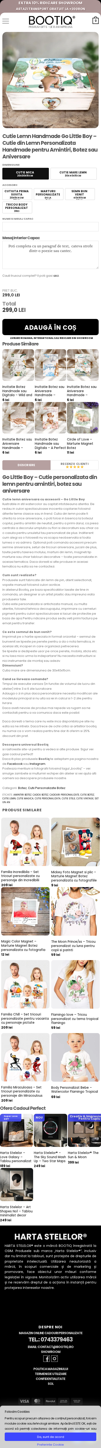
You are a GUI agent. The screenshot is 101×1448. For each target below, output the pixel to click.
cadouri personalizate (64, 795)
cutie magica (25, 798)
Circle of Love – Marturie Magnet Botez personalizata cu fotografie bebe (80, 447)
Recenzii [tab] (68, 464)
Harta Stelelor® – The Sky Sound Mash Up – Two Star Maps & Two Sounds (50, 1159)
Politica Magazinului (50, 1369)
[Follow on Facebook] (46, 1358)
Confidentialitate (50, 1379)
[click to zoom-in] (50, 80)
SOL (51, 1384)
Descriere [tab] (26, 465)
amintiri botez (22, 795)
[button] (5, 21)
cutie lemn (9, 798)
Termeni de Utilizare (50, 1374)
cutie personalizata (48, 798)
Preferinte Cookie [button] (50, 1444)
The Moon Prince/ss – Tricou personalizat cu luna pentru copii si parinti (73, 946)
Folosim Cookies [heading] (17, 1412)
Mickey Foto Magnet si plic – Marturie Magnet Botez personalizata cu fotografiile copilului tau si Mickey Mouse (74, 878)
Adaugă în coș (50, 327)
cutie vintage (84, 798)
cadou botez (40, 795)
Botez (22, 788)
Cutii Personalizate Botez (46, 788)
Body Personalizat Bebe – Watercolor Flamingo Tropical (74, 1090)
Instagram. (38, 764)
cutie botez (87, 795)
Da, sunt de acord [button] (50, 1437)
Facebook (15, 764)
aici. (56, 276)
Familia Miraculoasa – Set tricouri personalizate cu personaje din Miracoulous (22, 1091)
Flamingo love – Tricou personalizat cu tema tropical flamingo (74, 1019)
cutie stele (68, 798)
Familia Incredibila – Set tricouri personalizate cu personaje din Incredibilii (20, 876)
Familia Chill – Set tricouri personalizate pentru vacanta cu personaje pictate (25, 1018)
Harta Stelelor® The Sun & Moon (83, 1155)
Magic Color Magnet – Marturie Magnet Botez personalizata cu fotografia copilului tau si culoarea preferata (23, 949)
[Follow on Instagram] (54, 1358)
